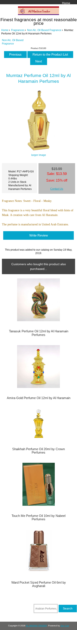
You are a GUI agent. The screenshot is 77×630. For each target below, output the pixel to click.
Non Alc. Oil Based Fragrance (44, 30)
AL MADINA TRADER (36, 625)
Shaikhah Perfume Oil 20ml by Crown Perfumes (38, 450)
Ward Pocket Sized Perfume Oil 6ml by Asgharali (38, 584)
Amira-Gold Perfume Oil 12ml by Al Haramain (38, 398)
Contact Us (56, 188)
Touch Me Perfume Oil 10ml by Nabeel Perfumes (38, 517)
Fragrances (17, 30)
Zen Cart (65, 625)
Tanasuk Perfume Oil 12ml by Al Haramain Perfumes (38, 333)
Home (66, 3)
